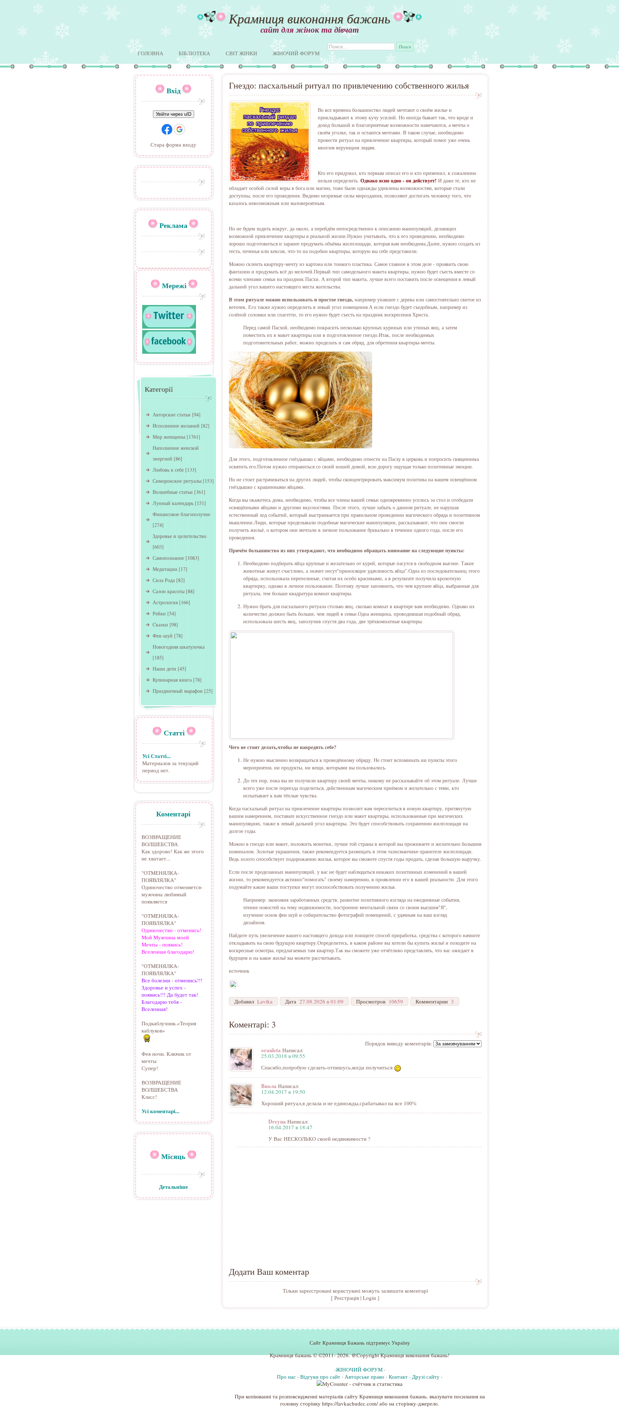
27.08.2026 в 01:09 (321, 1001)
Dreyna (277, 1121)
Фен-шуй (163, 635)
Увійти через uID (173, 114)
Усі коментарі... (160, 1111)
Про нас (286, 1376)
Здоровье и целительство (179, 536)
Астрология (165, 602)
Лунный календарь (173, 503)
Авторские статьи (172, 414)
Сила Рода (164, 580)
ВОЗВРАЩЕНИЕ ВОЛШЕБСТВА (161, 840)
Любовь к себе (168, 469)
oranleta (271, 1050)
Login (369, 1297)
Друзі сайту (426, 1376)
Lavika (265, 1001)
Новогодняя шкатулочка (179, 646)
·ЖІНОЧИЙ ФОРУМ (358, 1369)
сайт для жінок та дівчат (309, 29)
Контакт (398, 1376)
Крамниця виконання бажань (309, 18)
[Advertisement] (355, 1203)
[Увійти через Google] (179, 129)
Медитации (165, 569)
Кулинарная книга (172, 679)
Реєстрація (346, 1297)
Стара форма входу (173, 144)
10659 (396, 1001)
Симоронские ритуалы (177, 480)
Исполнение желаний (176, 425)
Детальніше (173, 1187)
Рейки (159, 613)
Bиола (269, 1086)
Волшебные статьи (173, 491)
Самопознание (168, 557)
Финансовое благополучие (181, 514)
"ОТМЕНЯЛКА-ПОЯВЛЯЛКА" (160, 876)
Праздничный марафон (178, 690)
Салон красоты (168, 591)
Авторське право (364, 1376)
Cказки (160, 624)
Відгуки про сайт (320, 1376)
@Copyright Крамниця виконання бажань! (400, 1355)
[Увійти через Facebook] (167, 129)
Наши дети (164, 668)
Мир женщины (169, 436)
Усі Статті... (156, 756)
